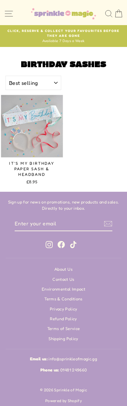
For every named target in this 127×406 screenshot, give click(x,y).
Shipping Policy (63, 338)
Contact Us (63, 279)
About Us (63, 269)
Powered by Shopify (63, 400)
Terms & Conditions (63, 298)
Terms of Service (63, 328)
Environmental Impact (63, 289)
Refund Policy (63, 318)
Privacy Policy (64, 309)
